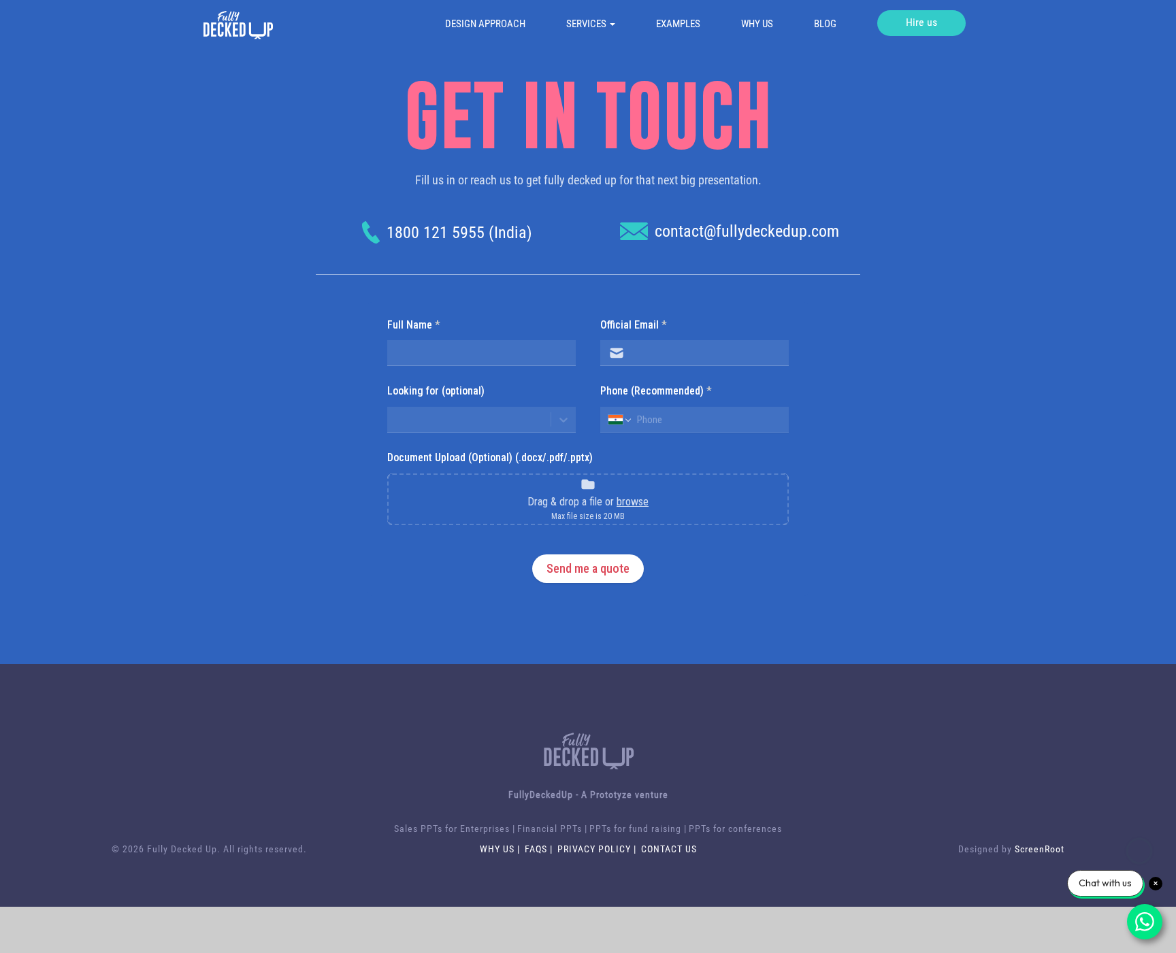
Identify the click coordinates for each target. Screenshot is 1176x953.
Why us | (501, 848)
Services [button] (587, 24)
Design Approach (485, 24)
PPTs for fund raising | (638, 828)
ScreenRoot (1039, 848)
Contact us (669, 848)
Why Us (757, 24)
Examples (678, 24)
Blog (825, 24)
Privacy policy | (598, 848)
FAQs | (540, 848)
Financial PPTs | (552, 828)
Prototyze (611, 794)
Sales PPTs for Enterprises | (454, 828)
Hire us (921, 22)
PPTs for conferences (735, 828)
